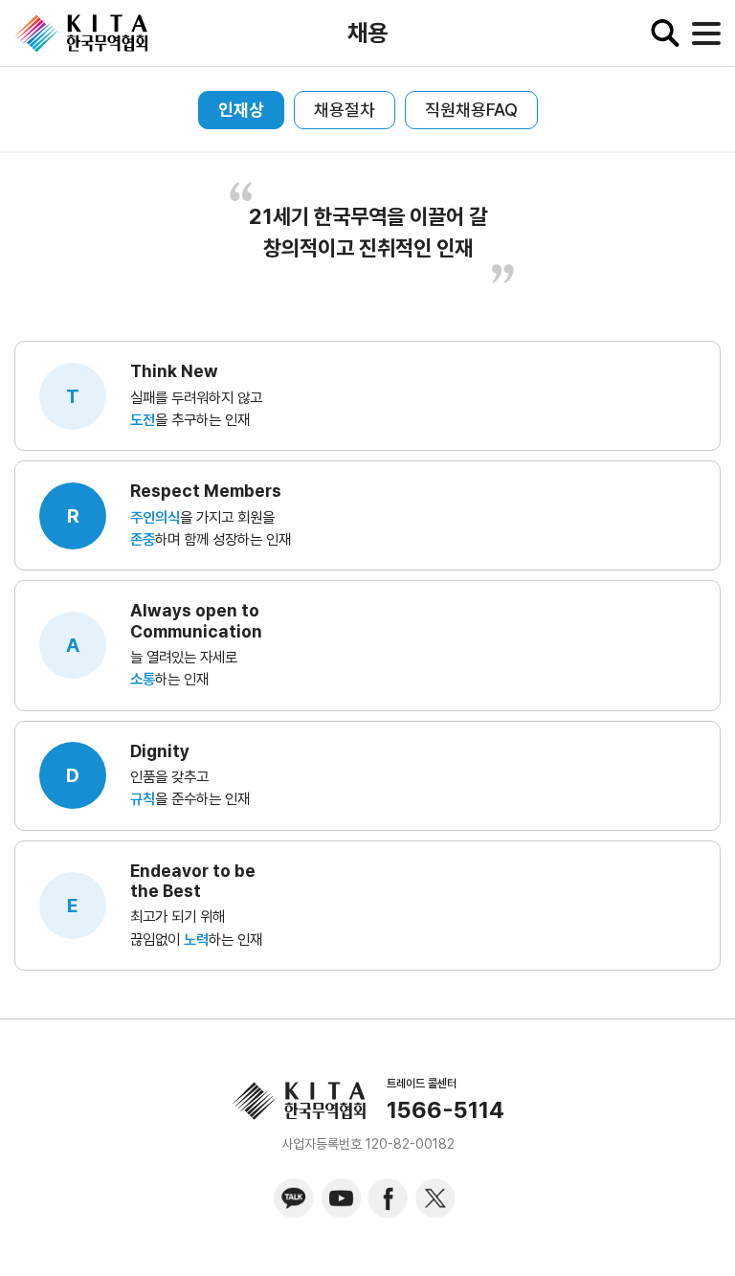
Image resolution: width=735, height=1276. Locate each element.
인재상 (241, 110)
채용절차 (344, 110)
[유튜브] (341, 1198)
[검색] (665, 33)
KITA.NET (81, 33)
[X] (434, 1198)
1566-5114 (445, 1110)
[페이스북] (388, 1198)
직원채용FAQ (471, 110)
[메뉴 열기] (706, 33)
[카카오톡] (294, 1198)
